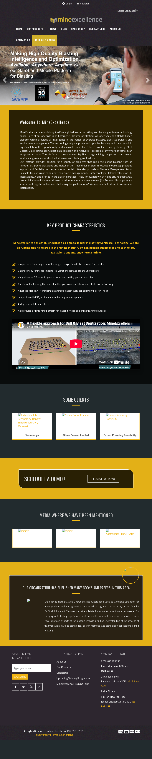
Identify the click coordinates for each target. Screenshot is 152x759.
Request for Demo (103, 479)
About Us (115, 29)
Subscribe (20, 676)
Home (19, 29)
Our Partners (97, 29)
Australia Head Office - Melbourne (114, 668)
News (53, 29)
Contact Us (23, 40)
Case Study (78, 29)
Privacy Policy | (43, 735)
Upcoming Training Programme (73, 678)
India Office (108, 691)
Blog (64, 29)
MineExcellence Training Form (73, 684)
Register (84, 3)
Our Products (35, 29)
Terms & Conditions (62, 735)
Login (68, 3)
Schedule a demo (44, 40)
